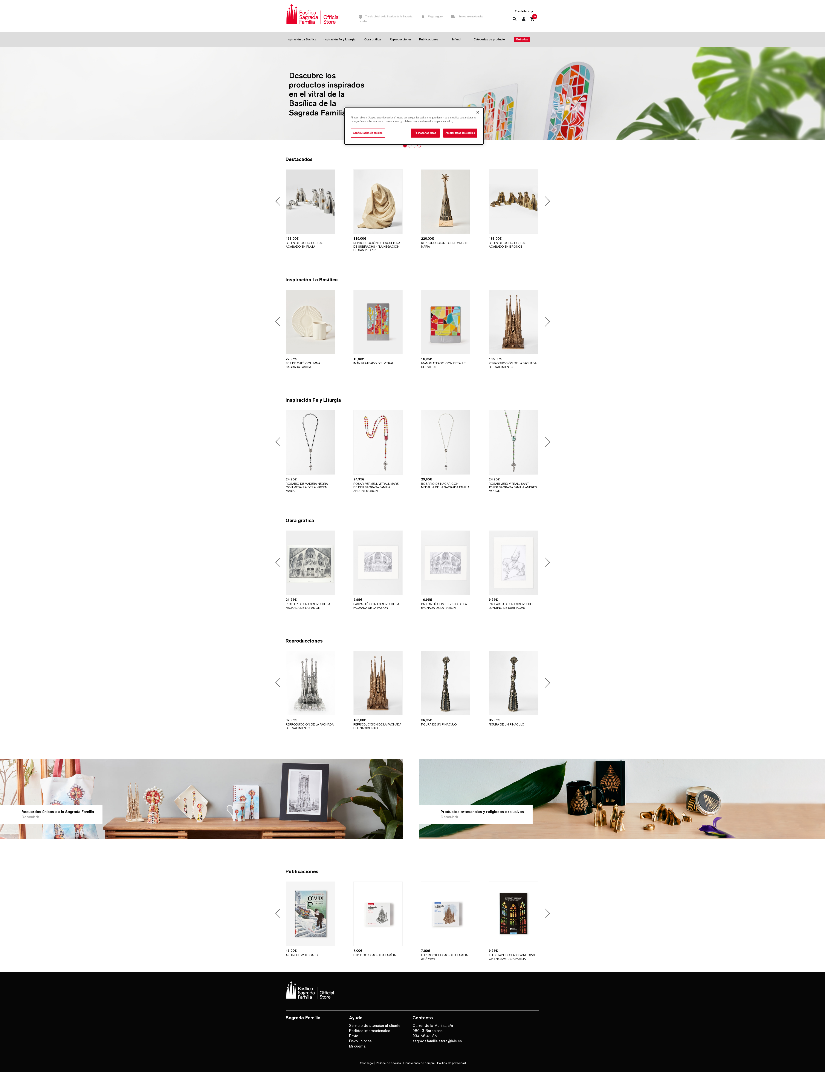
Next (546, 201)
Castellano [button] (522, 11)
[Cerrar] (478, 112)
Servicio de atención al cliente (374, 1025)
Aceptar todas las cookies (460, 132)
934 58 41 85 (424, 1036)
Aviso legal (366, 1063)
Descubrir (30, 816)
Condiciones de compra (419, 1063)
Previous (278, 201)
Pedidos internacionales (369, 1030)
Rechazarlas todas (425, 132)
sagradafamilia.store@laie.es (437, 1041)
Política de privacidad (451, 1063)
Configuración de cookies (368, 132)
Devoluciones (360, 1041)
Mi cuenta (357, 1046)
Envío (353, 1036)
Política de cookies (388, 1063)
